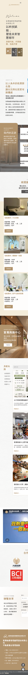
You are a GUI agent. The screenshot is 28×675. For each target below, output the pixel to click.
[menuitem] (7, 373)
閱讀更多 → (17, 409)
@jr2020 (14, 663)
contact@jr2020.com (19, 658)
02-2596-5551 (14, 650)
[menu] (20, 2)
